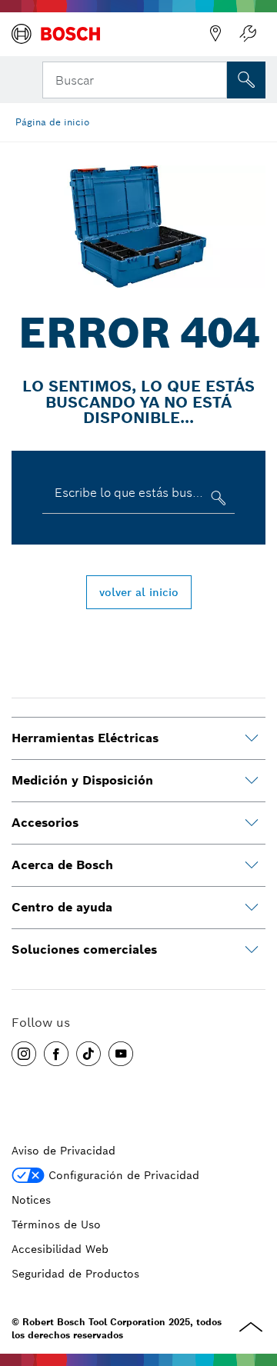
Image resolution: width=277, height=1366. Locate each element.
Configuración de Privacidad (123, 1175)
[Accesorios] (251, 823)
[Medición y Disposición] (251, 781)
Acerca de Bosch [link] (62, 865)
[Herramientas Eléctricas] (251, 738)
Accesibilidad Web (60, 1249)
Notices (31, 1200)
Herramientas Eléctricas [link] (85, 738)
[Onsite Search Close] (213, 78)
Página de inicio (52, 122)
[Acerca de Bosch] (251, 865)
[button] (24, 1053)
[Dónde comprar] (215, 34)
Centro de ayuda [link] (62, 907)
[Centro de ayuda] (251, 908)
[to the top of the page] (254, 1275)
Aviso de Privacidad (63, 1151)
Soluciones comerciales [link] (84, 949)
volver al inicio (139, 592)
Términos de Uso (56, 1224)
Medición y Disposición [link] (82, 780)
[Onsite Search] (246, 80)
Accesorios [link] (45, 823)
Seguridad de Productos (75, 1274)
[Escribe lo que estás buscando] (216, 501)
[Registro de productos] (248, 34)
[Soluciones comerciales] (251, 950)
